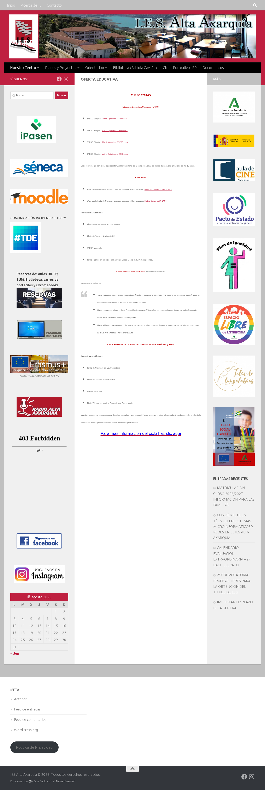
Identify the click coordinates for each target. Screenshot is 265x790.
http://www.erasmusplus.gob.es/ (39, 375)
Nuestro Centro (23, 67)
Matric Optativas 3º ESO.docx (115, 142)
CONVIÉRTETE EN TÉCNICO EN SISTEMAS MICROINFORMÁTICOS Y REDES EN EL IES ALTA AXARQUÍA (233, 526)
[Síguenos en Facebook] (59, 78)
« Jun (14, 653)
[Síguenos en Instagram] (65, 78)
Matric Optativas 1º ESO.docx (115, 119)
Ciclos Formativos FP (180, 67)
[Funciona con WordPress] (30, 781)
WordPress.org (26, 730)
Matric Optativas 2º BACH (156, 201)
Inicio (11, 5)
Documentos (213, 67)
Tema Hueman (65, 781)
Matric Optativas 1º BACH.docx (158, 189)
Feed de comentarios (30, 719)
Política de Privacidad (34, 747)
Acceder (20, 699)
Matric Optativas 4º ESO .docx (115, 154)
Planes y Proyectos (60, 67)
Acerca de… (31, 5)
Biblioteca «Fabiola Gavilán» (135, 67)
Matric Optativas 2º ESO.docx (115, 131)
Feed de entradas (27, 709)
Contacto (54, 5)
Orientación (94, 67)
